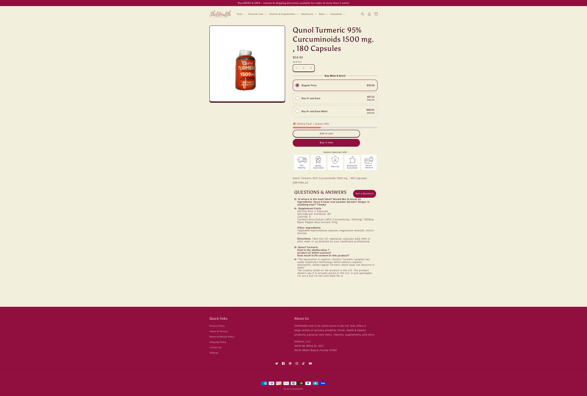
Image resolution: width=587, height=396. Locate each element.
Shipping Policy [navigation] (217, 342)
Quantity (297, 62)
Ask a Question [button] (364, 193)
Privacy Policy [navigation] (217, 325)
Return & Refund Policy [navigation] (221, 336)
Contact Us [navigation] (215, 347)
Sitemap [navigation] (213, 352)
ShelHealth (297, 389)
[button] (240, 14)
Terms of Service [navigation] (218, 331)
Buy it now (326, 142)
